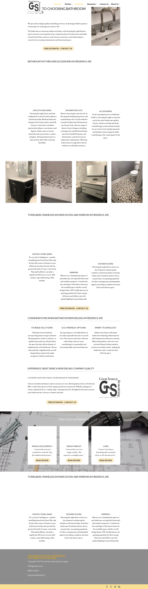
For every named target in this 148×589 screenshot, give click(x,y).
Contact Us (104, 4)
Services (57, 4)
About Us (115, 4)
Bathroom (79, 4)
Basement (91, 4)
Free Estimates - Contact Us (58, 48)
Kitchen (68, 4)
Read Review (106, 460)
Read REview (42, 460)
